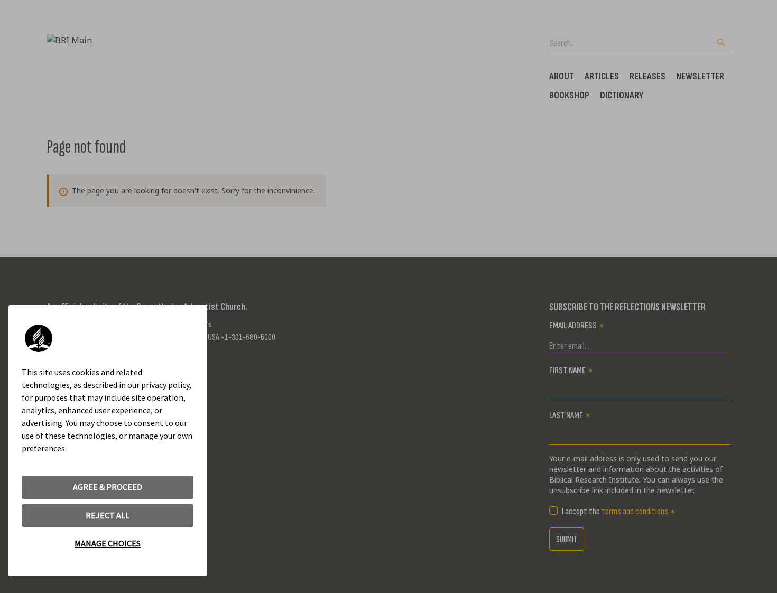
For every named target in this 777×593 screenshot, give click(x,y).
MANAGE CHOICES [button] (108, 543)
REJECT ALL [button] (108, 515)
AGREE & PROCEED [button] (107, 486)
